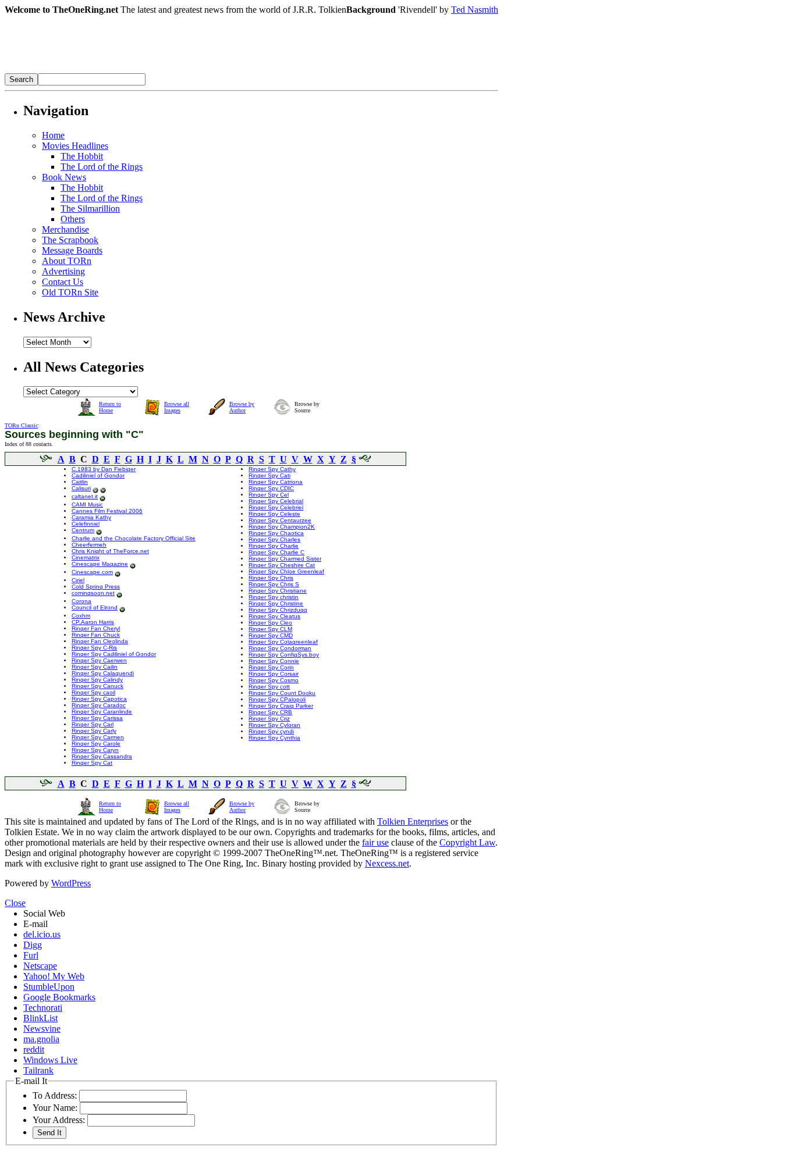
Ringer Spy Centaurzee (280, 520)
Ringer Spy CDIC (271, 488)
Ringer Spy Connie (274, 661)
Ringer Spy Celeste (274, 514)
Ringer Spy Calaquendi (103, 673)
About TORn (66, 261)
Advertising (63, 271)
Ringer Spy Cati (269, 475)
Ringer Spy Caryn (95, 750)
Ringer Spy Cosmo (274, 680)
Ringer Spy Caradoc (99, 705)
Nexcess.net (387, 863)
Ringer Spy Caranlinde (102, 711)
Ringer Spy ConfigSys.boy (284, 654)
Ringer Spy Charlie (274, 546)
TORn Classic (21, 425)
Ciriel (78, 580)
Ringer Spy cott (269, 686)
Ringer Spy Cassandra (102, 756)
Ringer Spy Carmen (98, 737)
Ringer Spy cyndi (271, 731)
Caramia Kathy (91, 517)
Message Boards (72, 250)
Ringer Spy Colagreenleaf (283, 642)
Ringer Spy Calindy (97, 679)
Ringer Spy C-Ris (94, 647)
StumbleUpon (48, 987)
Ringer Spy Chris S (274, 584)
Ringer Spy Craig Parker (281, 706)
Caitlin (80, 482)
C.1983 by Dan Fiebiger (104, 469)
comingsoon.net (93, 593)
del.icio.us (42, 934)
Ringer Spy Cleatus (274, 616)
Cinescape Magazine (100, 564)
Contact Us (62, 282)
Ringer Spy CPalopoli (277, 699)
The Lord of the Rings (102, 167)
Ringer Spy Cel (269, 494)
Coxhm (81, 615)
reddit (33, 1049)
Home (53, 135)
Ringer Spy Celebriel (276, 507)
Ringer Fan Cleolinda (100, 641)
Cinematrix (86, 557)
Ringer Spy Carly (94, 731)
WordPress (71, 883)
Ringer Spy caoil (93, 692)
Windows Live (50, 1060)
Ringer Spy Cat (92, 763)
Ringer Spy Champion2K (282, 526)
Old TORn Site (70, 292)
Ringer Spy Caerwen (99, 660)
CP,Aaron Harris (93, 622)
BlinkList (40, 1018)
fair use (375, 842)
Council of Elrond (95, 607)
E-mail (35, 924)
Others (73, 219)
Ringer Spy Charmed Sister (285, 558)
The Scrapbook (70, 240)
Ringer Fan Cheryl (96, 628)
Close (15, 903)
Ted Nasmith (474, 10)
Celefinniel (86, 524)
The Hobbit (82, 156)
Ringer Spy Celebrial (276, 501)
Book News (64, 177)
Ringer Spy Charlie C (276, 552)
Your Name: (55, 1108)
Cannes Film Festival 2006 (107, 511)
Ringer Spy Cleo (270, 622)
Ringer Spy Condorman (280, 648)
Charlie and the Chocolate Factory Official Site (134, 538)
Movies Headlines (75, 146)
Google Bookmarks (59, 997)
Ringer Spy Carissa (97, 718)
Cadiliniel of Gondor (98, 475)
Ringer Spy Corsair (274, 674)
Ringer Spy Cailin (95, 667)
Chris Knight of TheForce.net (110, 551)
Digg (32, 945)
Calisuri (81, 488)
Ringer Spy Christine (276, 603)
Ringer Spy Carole (96, 743)
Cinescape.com (92, 572)
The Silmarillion (90, 208)
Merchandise (65, 229)
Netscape (40, 966)
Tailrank (38, 1070)
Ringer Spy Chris (271, 578)
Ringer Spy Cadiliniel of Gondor (114, 654)
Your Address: (59, 1120)
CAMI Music (87, 504)
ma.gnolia (41, 1039)
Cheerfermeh (89, 544)
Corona (81, 601)
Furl (30, 955)
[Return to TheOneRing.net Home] (179, 70)
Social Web (44, 913)
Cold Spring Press (96, 586)
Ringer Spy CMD (271, 635)
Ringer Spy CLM (270, 629)
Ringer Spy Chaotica (276, 533)
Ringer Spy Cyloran (274, 725)
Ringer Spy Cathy (272, 469)
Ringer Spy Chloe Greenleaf (286, 571)
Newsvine (42, 1028)
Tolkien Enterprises (412, 821)
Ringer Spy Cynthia (274, 738)
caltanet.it (85, 496)
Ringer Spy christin (274, 597)
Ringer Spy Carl (92, 724)
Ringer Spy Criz (269, 718)
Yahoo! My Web (53, 976)
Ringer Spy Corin (271, 667)
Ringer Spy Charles (274, 539)
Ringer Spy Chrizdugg (278, 610)
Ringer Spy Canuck (97, 686)
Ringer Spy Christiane (278, 590)
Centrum (83, 530)
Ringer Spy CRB (270, 712)
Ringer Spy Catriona (276, 482)
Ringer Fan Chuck (96, 635)
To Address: (55, 1095)
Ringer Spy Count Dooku (282, 693)
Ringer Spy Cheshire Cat (282, 565)
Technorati (42, 1008)
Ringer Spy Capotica (99, 699)
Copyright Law (467, 842)
